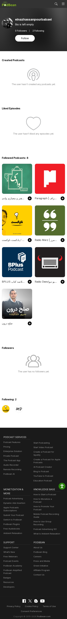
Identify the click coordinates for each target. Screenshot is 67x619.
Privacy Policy (13, 606)
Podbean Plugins (11, 524)
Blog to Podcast (41, 471)
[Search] (56, 4)
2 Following (38, 31)
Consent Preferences (31, 611)
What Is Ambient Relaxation (47, 533)
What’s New (9, 552)
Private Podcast (11, 456)
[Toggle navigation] (63, 4)
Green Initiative (41, 565)
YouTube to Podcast (43, 476)
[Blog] (36, 601)
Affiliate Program (42, 570)
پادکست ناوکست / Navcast (13, 240)
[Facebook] (24, 601)
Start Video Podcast (43, 447)
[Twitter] (30, 601)
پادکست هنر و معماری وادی (13, 198)
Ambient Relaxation (12, 533)
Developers (8, 587)
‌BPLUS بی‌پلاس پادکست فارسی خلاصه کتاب (13, 281)
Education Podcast (43, 480)
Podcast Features (11, 442)
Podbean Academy (12, 565)
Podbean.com (43, 616)
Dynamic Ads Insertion (14, 503)
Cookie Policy (31, 606)
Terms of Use (49, 606)
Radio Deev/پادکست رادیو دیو (46, 281)
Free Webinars (10, 556)
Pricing (6, 446)
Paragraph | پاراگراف (46, 198)
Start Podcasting (42, 443)
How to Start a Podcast (45, 494)
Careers (37, 556)
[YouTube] (42, 601)
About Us (38, 547)
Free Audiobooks (11, 528)
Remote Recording (12, 469)
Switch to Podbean (12, 519)
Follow (25, 38)
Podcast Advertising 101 (45, 529)
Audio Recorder (11, 465)
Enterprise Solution (12, 451)
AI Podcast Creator (43, 467)
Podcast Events (11, 561)
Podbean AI (9, 474)
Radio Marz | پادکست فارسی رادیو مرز (46, 240)
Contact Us (39, 574)
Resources (8, 582)
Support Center (11, 547)
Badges (7, 577)
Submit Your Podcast (13, 515)
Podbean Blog (40, 552)
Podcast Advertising (13, 498)
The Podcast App (11, 460)
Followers (21, 31)
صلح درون (7, 323)
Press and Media (42, 561)
